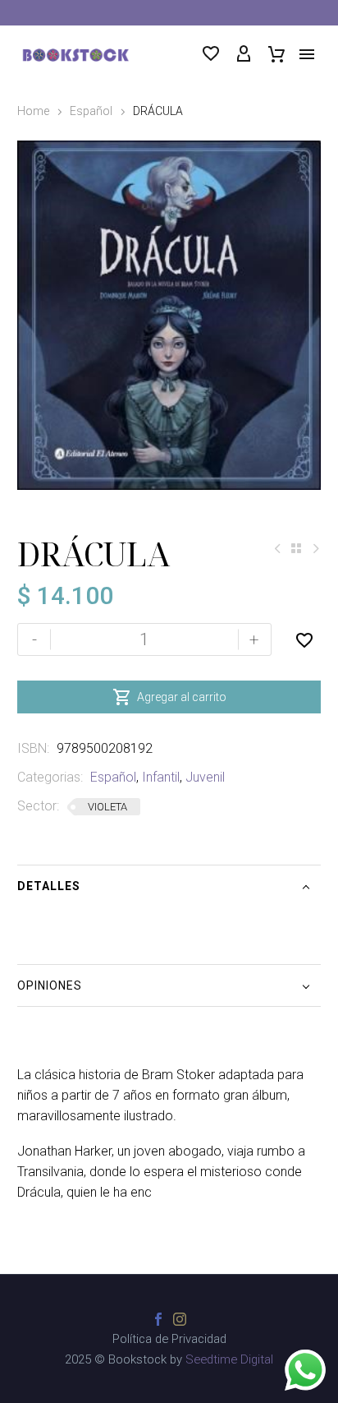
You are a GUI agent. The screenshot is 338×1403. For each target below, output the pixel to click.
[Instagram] (179, 1319)
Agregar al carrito (169, 697)
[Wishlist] (211, 54)
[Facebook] (158, 1319)
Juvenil (205, 777)
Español (91, 111)
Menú (306, 54)
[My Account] (244, 54)
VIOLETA (107, 807)
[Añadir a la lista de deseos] (304, 639)
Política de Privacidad (169, 1339)
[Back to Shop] (296, 548)
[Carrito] (276, 54)
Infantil (161, 777)
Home (33, 111)
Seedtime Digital (229, 1359)
